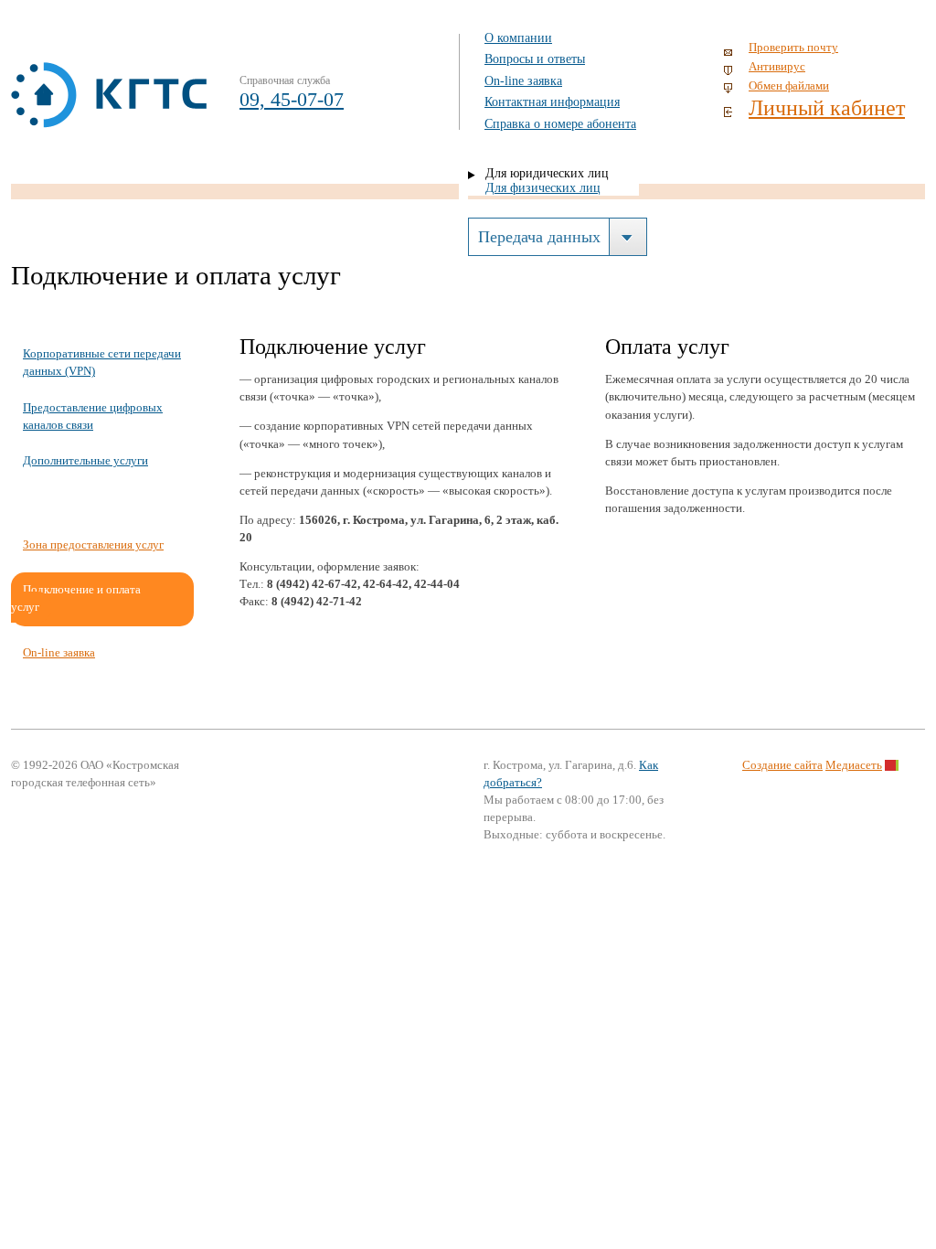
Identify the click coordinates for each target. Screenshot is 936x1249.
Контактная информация (552, 102)
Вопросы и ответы (534, 59)
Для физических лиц (543, 188)
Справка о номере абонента (560, 124)
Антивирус (777, 66)
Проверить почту (793, 47)
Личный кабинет (827, 108)
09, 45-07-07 (291, 99)
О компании (518, 38)
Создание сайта (782, 765)
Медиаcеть (853, 765)
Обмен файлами (789, 86)
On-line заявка (523, 81)
